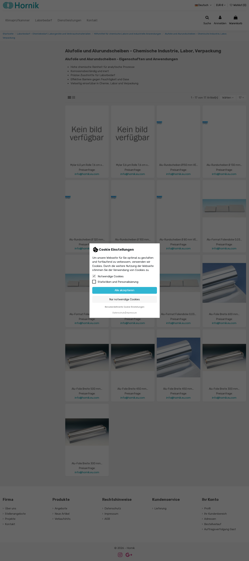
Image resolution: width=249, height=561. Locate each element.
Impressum (131, 313)
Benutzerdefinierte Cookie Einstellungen (124, 307)
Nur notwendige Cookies (124, 299)
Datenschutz (118, 313)
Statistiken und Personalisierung (118, 281)
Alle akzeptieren (124, 290)
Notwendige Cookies (111, 276)
